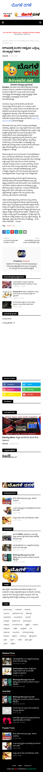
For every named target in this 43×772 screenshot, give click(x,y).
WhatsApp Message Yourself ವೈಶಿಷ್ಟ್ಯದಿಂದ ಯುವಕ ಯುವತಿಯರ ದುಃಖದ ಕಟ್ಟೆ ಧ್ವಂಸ (26, 557)
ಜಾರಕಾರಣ (28, 609)
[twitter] (31, 384)
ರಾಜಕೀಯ (6, 613)
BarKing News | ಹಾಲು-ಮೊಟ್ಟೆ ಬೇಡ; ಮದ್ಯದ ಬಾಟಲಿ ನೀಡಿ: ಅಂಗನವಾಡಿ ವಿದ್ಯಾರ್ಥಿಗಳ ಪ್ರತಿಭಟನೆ (26, 294)
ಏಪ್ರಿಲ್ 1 (12, 640)
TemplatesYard (31, 769)
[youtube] (31, 394)
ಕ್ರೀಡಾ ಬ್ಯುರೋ (28, 640)
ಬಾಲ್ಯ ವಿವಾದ (16, 632)
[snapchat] (11, 394)
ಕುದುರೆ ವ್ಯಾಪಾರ (27, 621)
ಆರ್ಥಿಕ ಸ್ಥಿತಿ (29, 613)
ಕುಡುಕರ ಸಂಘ (13, 41)
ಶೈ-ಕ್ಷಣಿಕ (28, 625)
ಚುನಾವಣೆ (27, 617)
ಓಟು (30, 628)
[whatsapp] (31, 389)
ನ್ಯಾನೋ (6, 643)
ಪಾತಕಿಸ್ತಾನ (6, 625)
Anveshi (5, 56)
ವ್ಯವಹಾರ (14, 636)
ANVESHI (22, 769)
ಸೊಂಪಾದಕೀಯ (18, 617)
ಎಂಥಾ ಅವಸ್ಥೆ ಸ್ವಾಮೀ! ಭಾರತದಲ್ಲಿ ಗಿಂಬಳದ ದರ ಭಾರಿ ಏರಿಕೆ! (26, 509)
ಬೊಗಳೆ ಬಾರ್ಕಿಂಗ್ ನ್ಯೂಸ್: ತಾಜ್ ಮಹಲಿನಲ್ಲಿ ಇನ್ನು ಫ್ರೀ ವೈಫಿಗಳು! (26, 709)
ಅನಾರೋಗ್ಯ (23, 636)
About (20, 765)
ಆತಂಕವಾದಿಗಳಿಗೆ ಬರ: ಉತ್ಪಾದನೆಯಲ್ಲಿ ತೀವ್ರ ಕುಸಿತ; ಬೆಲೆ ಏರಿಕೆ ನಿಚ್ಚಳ (26, 546)
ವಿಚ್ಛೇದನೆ (13, 643)
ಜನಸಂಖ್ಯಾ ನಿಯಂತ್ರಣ (28, 632)
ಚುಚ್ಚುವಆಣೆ (23, 628)
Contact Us (27, 765)
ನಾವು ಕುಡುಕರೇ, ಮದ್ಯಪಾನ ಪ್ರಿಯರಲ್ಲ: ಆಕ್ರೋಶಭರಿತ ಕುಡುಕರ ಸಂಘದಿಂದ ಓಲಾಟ (25, 283)
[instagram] (11, 389)
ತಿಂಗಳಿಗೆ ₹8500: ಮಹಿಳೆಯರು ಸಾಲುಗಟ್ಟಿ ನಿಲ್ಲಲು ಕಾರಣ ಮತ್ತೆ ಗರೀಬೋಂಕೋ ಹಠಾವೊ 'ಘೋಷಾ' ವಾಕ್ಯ (26, 536)
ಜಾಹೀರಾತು (7, 632)
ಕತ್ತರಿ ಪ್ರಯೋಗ (33, 636)
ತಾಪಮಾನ (6, 636)
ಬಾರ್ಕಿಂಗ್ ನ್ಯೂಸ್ (8, 609)
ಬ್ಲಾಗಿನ (5, 640)
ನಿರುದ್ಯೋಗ (6, 621)
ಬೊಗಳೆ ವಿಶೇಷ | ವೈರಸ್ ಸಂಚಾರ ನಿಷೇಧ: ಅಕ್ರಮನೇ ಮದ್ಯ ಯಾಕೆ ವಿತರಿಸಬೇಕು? (24, 303)
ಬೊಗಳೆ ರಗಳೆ (21, 5)
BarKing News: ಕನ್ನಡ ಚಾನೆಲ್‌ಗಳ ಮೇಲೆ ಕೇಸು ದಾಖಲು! (20, 438)
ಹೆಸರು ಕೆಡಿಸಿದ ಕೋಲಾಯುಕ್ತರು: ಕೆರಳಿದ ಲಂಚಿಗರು (24, 499)
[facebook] (11, 384)
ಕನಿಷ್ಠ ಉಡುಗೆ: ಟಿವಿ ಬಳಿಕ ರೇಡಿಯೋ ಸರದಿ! (25, 518)
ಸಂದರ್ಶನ (35, 625)
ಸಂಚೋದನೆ (18, 609)
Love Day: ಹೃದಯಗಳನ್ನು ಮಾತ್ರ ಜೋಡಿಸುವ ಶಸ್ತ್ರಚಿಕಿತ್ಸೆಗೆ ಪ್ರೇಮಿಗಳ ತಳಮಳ (26, 719)
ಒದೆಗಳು (20, 640)
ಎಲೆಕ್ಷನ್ (15, 628)
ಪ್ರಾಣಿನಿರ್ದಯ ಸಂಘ (17, 613)
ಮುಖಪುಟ (5, 41)
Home (14, 765)
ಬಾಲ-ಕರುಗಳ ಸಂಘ (17, 625)
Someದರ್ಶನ (7, 617)
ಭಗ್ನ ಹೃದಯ (7, 628)
